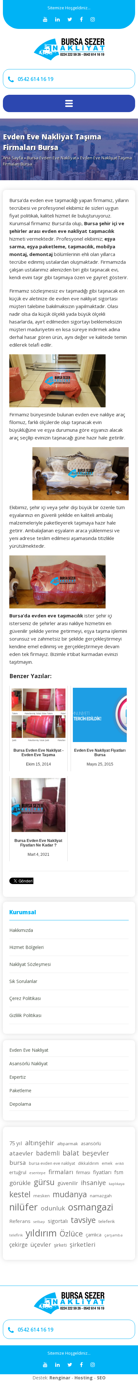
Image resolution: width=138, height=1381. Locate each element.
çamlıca (93, 1235)
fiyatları (102, 1172)
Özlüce (71, 1233)
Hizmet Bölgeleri (26, 947)
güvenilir (67, 1183)
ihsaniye (93, 1182)
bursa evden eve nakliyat (52, 1163)
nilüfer (23, 1206)
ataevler (21, 1153)
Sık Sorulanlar (23, 981)
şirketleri (82, 1244)
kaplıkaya (117, 1183)
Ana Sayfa (13, 158)
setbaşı (39, 1221)
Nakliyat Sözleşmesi (30, 964)
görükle (20, 1183)
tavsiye (83, 1220)
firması (83, 1172)
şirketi (60, 1245)
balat (71, 1152)
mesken (41, 1196)
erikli (119, 1163)
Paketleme (20, 1090)
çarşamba (113, 1235)
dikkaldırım (88, 1163)
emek (107, 1163)
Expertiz (17, 1077)
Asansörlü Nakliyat (28, 1063)
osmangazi (90, 1206)
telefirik (16, 1235)
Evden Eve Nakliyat (28, 1050)
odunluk (53, 1208)
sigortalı (58, 1221)
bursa (17, 1162)
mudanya (70, 1194)
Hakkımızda (21, 930)
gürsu (44, 1182)
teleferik (107, 1221)
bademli (48, 1153)
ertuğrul (17, 1172)
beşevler (95, 1152)
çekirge (18, 1244)
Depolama (20, 1104)
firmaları (60, 1172)
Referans (19, 1221)
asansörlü (91, 1143)
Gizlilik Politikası (25, 1015)
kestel (19, 1194)
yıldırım (41, 1232)
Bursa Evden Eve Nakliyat (51, 158)
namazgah (101, 1196)
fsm (118, 1172)
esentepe (37, 1172)
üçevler (40, 1244)
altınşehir (39, 1142)
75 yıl (15, 1143)
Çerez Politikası (25, 998)
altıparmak (67, 1143)
